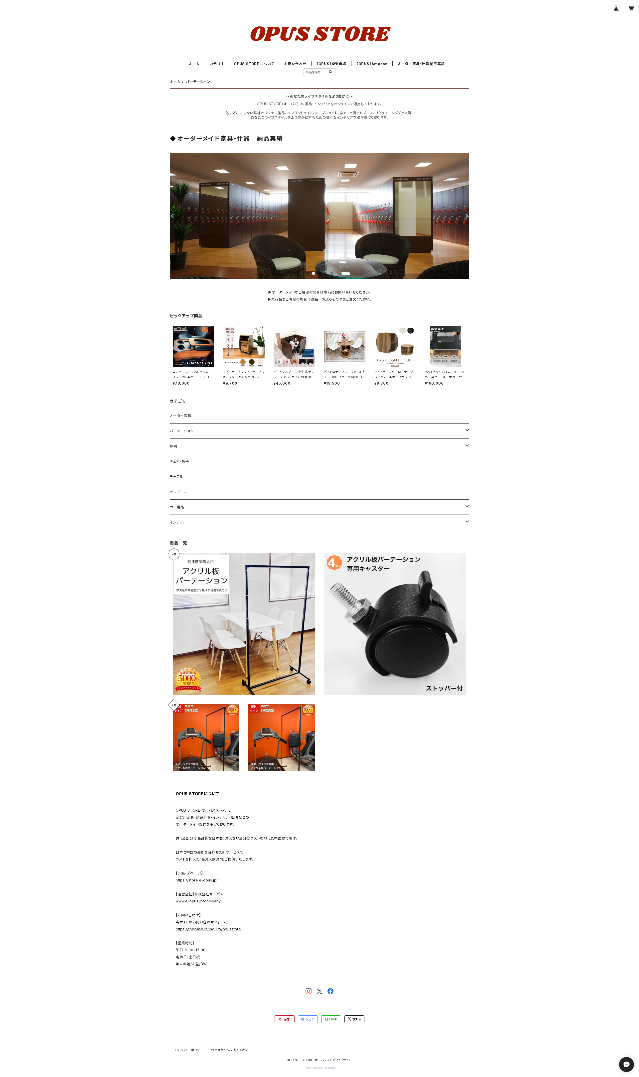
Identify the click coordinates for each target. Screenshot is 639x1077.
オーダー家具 (180, 416)
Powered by (314, 1068)
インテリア (178, 522)
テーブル (176, 476)
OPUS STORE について (254, 64)
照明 (173, 446)
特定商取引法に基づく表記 (230, 1050)
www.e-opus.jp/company (198, 901)
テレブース (178, 492)
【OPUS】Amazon (372, 64)
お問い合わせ (295, 64)
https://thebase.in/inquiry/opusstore (208, 929)
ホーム (194, 64)
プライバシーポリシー (188, 1050)
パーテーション (181, 431)
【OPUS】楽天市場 (331, 64)
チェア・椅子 (179, 461)
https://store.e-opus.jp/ (197, 880)
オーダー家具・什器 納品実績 (421, 64)
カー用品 (177, 507)
